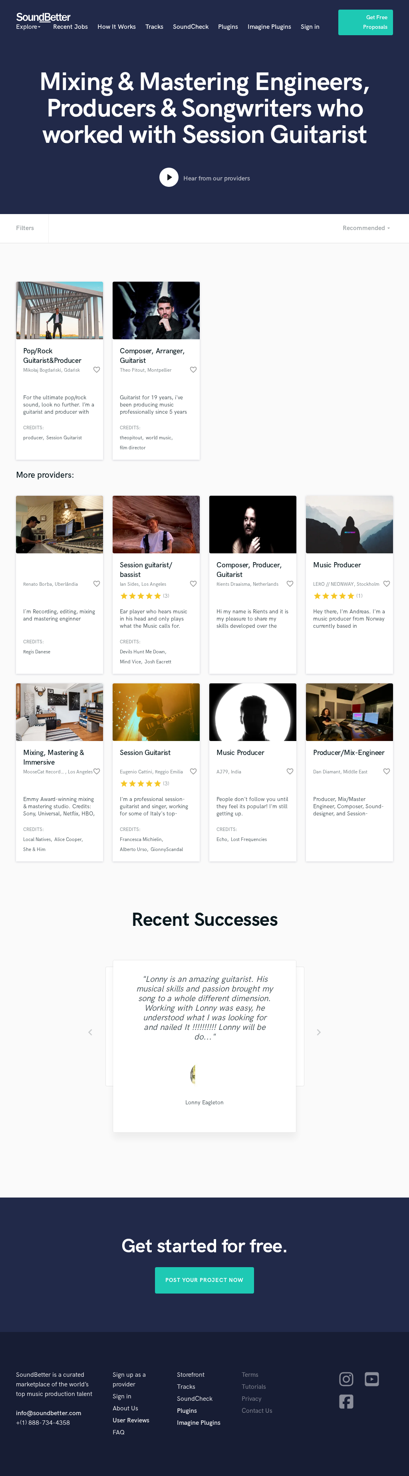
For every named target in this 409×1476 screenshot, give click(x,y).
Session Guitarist (64, 438)
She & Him (34, 850)
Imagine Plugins (269, 27)
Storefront (190, 1375)
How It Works (116, 27)
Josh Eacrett (158, 662)
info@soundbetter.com (48, 1413)
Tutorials (254, 1387)
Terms (250, 1375)
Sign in (310, 27)
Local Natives (37, 840)
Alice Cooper (67, 840)
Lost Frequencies (249, 840)
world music (158, 438)
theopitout (131, 438)
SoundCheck (190, 27)
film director (133, 448)
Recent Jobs (70, 27)
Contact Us (257, 1411)
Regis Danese (36, 652)
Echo (221, 840)
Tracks (154, 27)
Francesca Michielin (141, 840)
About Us (125, 1408)
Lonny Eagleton (204, 1102)
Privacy (252, 1399)
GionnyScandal (167, 850)
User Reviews (131, 1420)
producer (33, 438)
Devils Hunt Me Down (142, 652)
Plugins (228, 27)
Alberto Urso (133, 850)
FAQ (119, 1432)
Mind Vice (130, 662)
